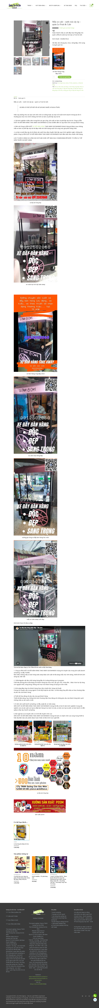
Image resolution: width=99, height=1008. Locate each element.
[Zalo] (95, 999)
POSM (70, 83)
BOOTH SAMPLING (54, 5)
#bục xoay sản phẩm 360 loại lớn (83, 920)
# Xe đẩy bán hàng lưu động (82, 912)
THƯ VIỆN (82, 5)
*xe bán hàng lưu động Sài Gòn (59, 921)
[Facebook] (82, 996)
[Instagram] (89, 996)
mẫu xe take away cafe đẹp (61, 86)
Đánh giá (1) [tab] (21, 98)
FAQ (76, 5)
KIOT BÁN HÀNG (40, 5)
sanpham (75, 83)
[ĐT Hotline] (95, 995)
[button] (47, 23)
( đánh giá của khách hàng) (66, 28)
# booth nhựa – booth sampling (83, 916)
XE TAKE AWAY (68, 5)
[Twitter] (85, 996)
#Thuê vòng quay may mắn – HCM (83, 921)
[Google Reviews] (92, 996)
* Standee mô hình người (58, 914)
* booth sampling (56, 912)
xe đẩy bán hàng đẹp (67, 88)
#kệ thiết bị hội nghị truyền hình (83, 914)
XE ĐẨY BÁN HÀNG (39, 126)
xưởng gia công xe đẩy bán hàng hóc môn (73, 90)
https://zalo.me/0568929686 (38, 984)
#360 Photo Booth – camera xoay (83, 918)
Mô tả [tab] (15, 98)
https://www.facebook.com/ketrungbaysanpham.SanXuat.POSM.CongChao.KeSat (38, 978)
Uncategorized (61, 83)
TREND (29, 5)
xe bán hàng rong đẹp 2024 (75, 86)
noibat (66, 83)
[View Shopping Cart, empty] (91, 5)
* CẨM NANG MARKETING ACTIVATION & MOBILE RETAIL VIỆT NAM (59, 925)
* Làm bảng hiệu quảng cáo (58, 916)
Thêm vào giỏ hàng (64, 77)
